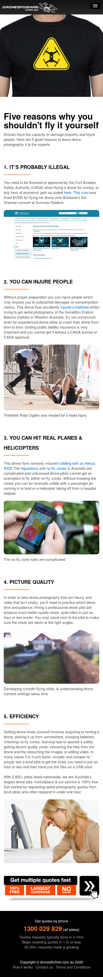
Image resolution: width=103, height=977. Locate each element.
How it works (23, 966)
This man (80, 192)
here (67, 192)
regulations (29, 468)
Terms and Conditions (73, 966)
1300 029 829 (43, 928)
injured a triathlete (74, 307)
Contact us (44, 966)
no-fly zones (56, 468)
